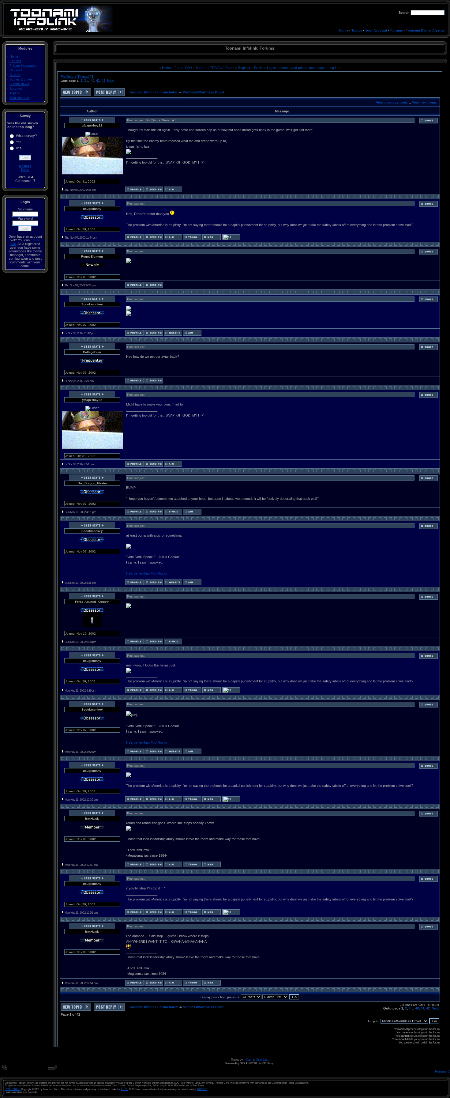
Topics (356, 30)
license (202, 1089)
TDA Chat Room (222, 68)
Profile (259, 68)
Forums (396, 30)
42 (103, 80)
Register (244, 68)
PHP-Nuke (13, 1089)
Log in (332, 68)
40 (92, 80)
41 (98, 80)
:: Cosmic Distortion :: (256, 1059)
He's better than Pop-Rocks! (147, 573)
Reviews (15, 70)
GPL (124, 1089)
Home (343, 30)
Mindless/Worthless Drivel (203, 92)
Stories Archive (20, 79)
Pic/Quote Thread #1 (77, 76)
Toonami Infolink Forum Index (153, 92)
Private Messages (22, 65)
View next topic (424, 102)
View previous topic (392, 102)
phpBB (244, 1063)
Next (110, 80)
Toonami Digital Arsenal (425, 30)
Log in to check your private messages (296, 68)
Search (14, 75)
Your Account (376, 30)
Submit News (19, 84)
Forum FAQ (183, 68)
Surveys (15, 88)
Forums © (442, 1071)
